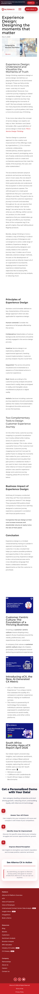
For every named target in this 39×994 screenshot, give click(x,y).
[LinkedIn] (15, 979)
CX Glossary (8, 951)
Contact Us (5, 971)
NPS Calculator (7, 944)
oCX (3, 898)
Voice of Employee (8, 905)
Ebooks (4, 931)
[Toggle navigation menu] (19, 9)
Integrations (6, 914)
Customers (5, 935)
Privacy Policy (20, 992)
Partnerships (6, 961)
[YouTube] (23, 979)
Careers (4, 968)
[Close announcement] (37, 2)
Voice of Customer (8, 901)
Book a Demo (30, 9)
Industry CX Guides (10, 948)
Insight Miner (8, 911)
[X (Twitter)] (19, 979)
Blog (3, 928)
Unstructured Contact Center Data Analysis (18, 908)
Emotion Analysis (8, 941)
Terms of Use (19, 988)
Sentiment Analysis (8, 938)
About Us (5, 965)
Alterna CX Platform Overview (12, 895)
